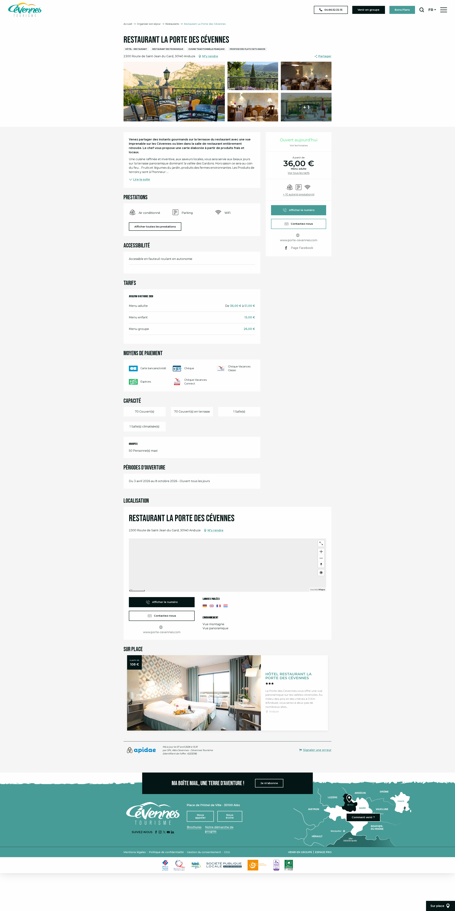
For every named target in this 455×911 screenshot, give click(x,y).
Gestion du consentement (204, 852)
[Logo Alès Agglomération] (196, 865)
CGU (227, 852)
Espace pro (323, 852)
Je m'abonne (269, 783)
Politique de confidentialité (166, 852)
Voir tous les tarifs (298, 173)
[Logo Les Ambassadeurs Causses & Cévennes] (276, 865)
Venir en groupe (300, 852)
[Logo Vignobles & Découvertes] (289, 865)
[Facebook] (156, 832)
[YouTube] (168, 832)
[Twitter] (164, 832)
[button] (421, 9)
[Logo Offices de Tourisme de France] (165, 865)
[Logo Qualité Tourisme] (180, 865)
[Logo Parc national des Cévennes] (258, 865)
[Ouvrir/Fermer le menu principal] (443, 9)
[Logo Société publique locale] (224, 865)
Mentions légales (135, 852)
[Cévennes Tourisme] (24, 10)
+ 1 (306, 107)
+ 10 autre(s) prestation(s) (298, 194)
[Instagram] (160, 832)
